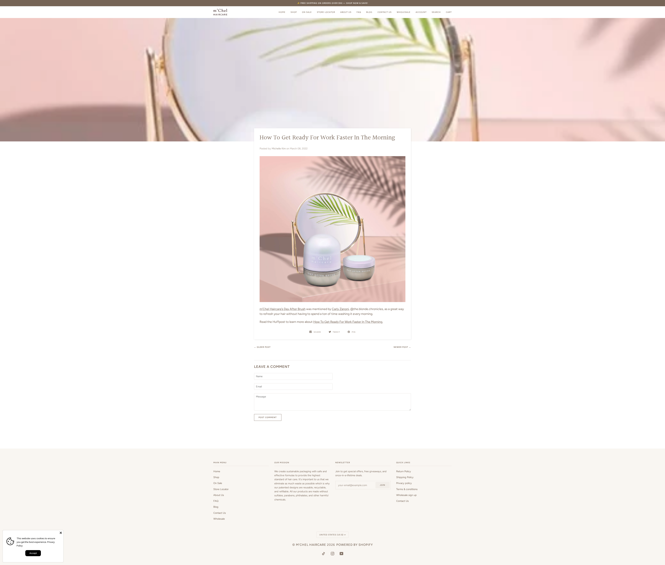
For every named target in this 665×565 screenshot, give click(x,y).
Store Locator (221, 489)
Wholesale (219, 518)
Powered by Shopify (354, 545)
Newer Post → (402, 347)
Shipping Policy (405, 477)
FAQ (215, 501)
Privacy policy (404, 483)
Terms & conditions (407, 489)
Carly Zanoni (340, 309)
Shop (216, 477)
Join (382, 485)
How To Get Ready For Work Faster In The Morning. (348, 322)
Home (216, 471)
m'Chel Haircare (311, 545)
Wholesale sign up (406, 495)
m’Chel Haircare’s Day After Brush (282, 309)
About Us (218, 495)
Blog (215, 506)
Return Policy (403, 471)
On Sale (217, 483)
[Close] (61, 533)
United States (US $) (331, 534)
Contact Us (219, 512)
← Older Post (262, 347)
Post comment (268, 417)
